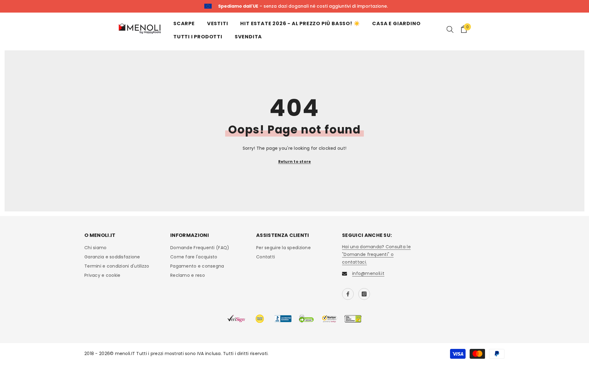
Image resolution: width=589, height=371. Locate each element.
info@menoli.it (368, 273)
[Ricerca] (450, 29)
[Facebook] (348, 294)
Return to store (294, 161)
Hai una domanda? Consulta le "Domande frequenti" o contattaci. (376, 254)
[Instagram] (364, 294)
